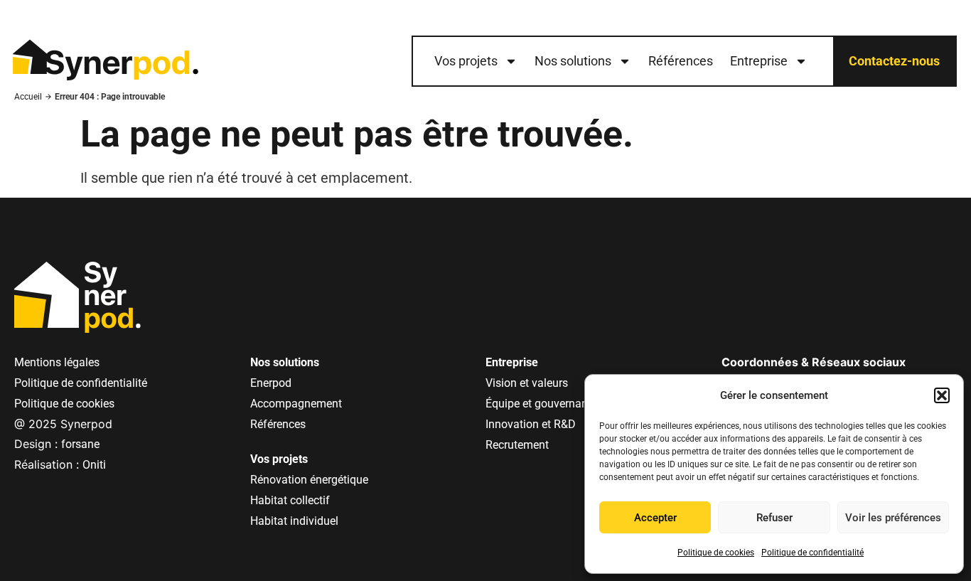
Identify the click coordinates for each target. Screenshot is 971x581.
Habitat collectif (290, 500)
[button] (942, 395)
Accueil (28, 97)
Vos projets (466, 60)
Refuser (774, 517)
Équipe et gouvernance (542, 403)
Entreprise (759, 60)
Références (680, 60)
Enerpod (270, 383)
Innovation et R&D (531, 424)
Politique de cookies (715, 553)
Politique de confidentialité (812, 553)
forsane (80, 444)
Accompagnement (296, 403)
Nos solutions (573, 60)
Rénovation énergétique (309, 479)
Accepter (655, 517)
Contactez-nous (894, 61)
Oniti (94, 464)
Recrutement (517, 445)
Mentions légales (57, 362)
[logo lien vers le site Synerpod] (105, 61)
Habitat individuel (294, 521)
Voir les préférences (893, 517)
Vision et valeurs (527, 383)
